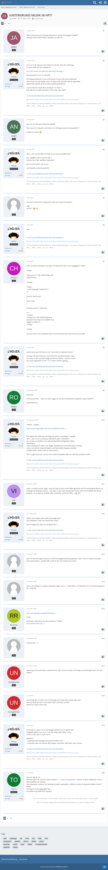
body (39, 838)
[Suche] (95, 3)
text (46, 838)
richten (26, 841)
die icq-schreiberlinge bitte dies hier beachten (46, 95)
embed (15, 847)
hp (21, 838)
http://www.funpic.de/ (34, 623)
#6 (104, 225)
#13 (103, 554)
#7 (104, 261)
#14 (103, 581)
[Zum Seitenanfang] (104, 867)
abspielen (6, 847)
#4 (104, 149)
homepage (13, 838)
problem (17, 841)
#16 (103, 638)
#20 (103, 773)
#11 (103, 484)
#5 (104, 198)
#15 (103, 609)
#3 (104, 120)
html (27, 838)
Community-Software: (54, 867)
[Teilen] (105, 23)
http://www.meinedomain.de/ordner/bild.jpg (45, 71)
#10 (103, 420)
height (30, 844)
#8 (104, 348)
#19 (103, 725)
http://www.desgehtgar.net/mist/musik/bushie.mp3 (45, 428)
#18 (103, 696)
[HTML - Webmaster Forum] (6, 3)
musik (15, 844)
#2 (104, 60)
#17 (103, 666)
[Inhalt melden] (103, 51)
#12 (103, 514)
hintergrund (7, 841)
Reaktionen (8, 84)
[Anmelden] (100, 2)
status (41, 841)
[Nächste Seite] (9, 23)
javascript (6, 844)
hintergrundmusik (41, 844)
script (22, 844)
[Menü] (105, 3)
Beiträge (7, 86)
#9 (104, 390)
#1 (104, 31)
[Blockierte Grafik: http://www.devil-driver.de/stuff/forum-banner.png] (52, 99)
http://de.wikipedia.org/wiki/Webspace (40, 613)
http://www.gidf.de (68, 779)
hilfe (5, 838)
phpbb (34, 841)
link (33, 838)
